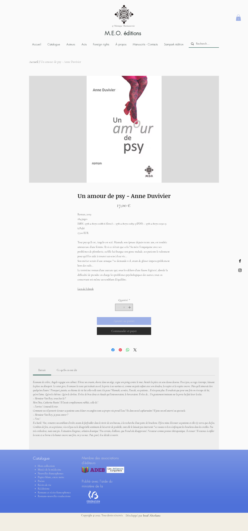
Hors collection (46, 466)
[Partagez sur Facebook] (113, 350)
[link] (42, 370)
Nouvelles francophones (50, 473)
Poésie (41, 481)
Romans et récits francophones (54, 492)
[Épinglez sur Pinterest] (120, 350)
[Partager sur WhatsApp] (127, 350)
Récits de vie (44, 485)
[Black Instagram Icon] (240, 270)
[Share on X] (135, 350)
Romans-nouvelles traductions (54, 496)
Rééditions (43, 488)
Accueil (33, 62)
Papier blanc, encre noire (51, 477)
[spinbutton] (124, 307)
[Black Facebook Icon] (240, 261)
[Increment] (129, 307)
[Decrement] (118, 307)
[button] (238, 18)
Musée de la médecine (49, 469)
